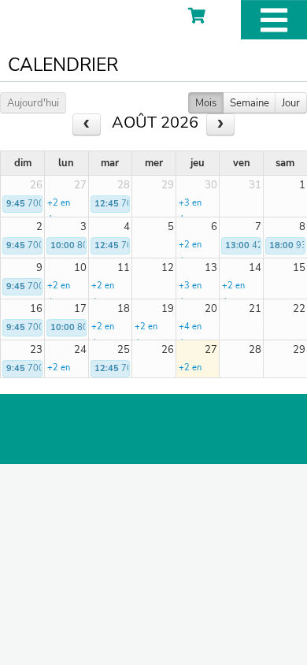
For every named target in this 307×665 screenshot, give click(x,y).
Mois (205, 103)
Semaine (249, 103)
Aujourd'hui (33, 103)
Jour (291, 103)
